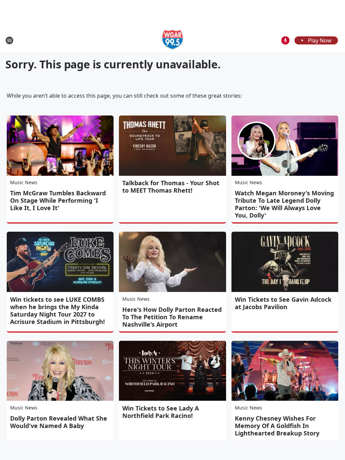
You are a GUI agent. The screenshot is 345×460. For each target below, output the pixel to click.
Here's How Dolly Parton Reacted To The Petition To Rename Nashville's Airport (172, 317)
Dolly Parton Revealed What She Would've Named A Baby (58, 422)
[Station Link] (173, 40)
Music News (23, 182)
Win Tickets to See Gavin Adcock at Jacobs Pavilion (283, 303)
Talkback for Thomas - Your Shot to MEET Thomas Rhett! (170, 186)
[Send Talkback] (285, 40)
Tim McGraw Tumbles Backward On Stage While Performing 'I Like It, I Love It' (58, 200)
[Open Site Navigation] (9, 40)
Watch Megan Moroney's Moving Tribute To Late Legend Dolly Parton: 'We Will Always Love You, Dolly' (284, 204)
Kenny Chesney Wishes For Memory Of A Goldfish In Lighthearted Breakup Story (277, 426)
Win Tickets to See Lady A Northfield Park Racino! (160, 411)
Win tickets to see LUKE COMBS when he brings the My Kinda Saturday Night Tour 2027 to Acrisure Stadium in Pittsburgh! (57, 310)
